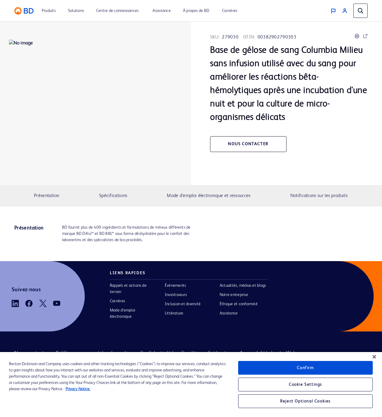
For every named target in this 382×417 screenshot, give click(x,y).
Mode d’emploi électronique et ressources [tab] (208, 195)
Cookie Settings (305, 384)
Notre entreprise (234, 295)
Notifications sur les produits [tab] (319, 195)
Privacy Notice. (78, 389)
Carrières (117, 301)
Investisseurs (176, 295)
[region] (191, 384)
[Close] (374, 357)
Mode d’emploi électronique (122, 313)
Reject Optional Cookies (305, 401)
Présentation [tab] (46, 195)
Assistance (229, 313)
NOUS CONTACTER (248, 144)
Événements (175, 285)
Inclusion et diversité (183, 304)
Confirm (305, 368)
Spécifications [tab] (113, 195)
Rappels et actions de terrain (128, 288)
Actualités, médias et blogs (243, 285)
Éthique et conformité (239, 304)
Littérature (174, 313)
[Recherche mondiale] (360, 11)
